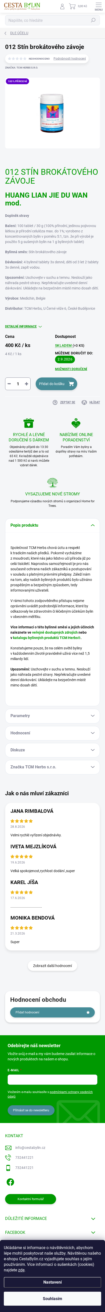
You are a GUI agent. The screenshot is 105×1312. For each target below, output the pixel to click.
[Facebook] (9, 1181)
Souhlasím (52, 1298)
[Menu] (98, 6)
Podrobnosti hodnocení (70, 58)
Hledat (93, 20)
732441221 (24, 1157)
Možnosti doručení (71, 369)
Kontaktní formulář (31, 1199)
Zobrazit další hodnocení (52, 966)
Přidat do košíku (51, 384)
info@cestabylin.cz (30, 1148)
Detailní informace (21, 326)
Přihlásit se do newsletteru (31, 1110)
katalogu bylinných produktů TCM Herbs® (47, 638)
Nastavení (52, 1282)
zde (21, 1270)
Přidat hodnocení (27, 1012)
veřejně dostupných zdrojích (55, 632)
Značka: (21, 67)
